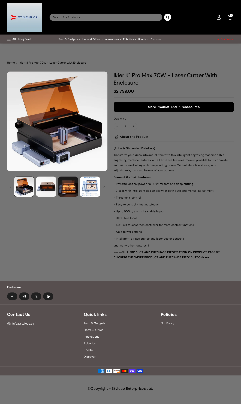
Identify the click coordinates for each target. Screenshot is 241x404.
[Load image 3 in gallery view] (68, 187)
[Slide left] (10, 186)
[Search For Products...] (167, 17)
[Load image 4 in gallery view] (90, 187)
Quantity (120, 119)
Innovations (112, 39)
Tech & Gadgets (68, 39)
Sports (142, 39)
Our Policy (167, 323)
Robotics (128, 39)
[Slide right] (104, 186)
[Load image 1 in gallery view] (24, 187)
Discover (89, 357)
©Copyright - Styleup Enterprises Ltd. (120, 388)
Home (11, 62)
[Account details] (219, 17)
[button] (230, 17)
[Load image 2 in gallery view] (46, 187)
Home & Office (91, 39)
